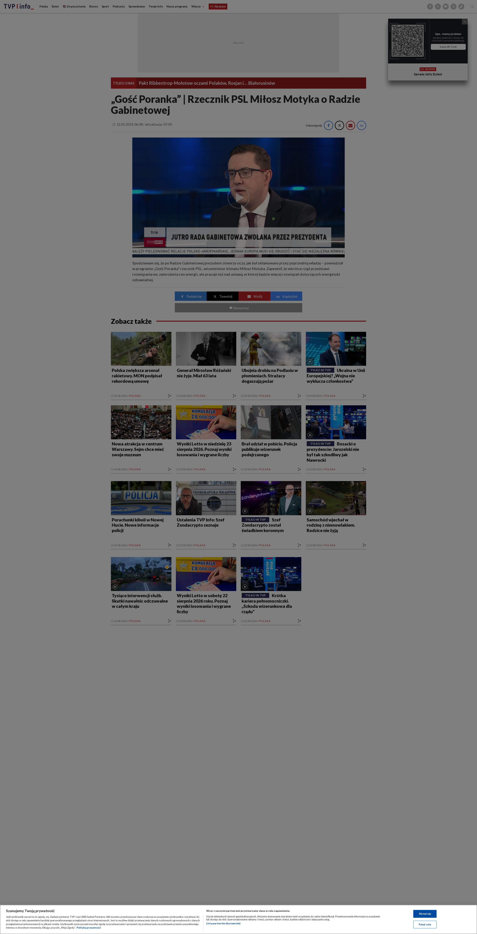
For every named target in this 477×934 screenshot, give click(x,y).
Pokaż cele (425, 924)
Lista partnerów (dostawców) (223, 923)
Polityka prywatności (89, 927)
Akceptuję (425, 913)
